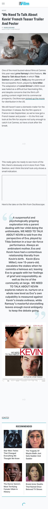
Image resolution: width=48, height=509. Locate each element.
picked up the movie (35, 98)
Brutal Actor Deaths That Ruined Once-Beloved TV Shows (34, 487)
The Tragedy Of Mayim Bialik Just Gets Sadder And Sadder (33, 455)
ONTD (5, 417)
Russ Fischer (9, 27)
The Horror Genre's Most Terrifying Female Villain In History (12, 488)
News (4, 10)
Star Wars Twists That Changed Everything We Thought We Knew (11, 455)
